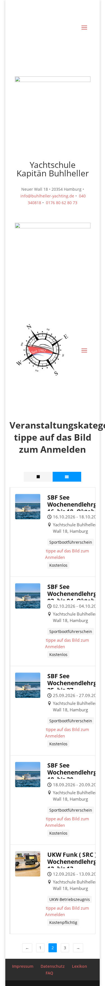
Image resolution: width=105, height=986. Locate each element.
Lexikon (79, 966)
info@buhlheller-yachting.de (47, 196)
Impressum (22, 966)
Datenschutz (53, 966)
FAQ (49, 973)
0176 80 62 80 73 (61, 202)
